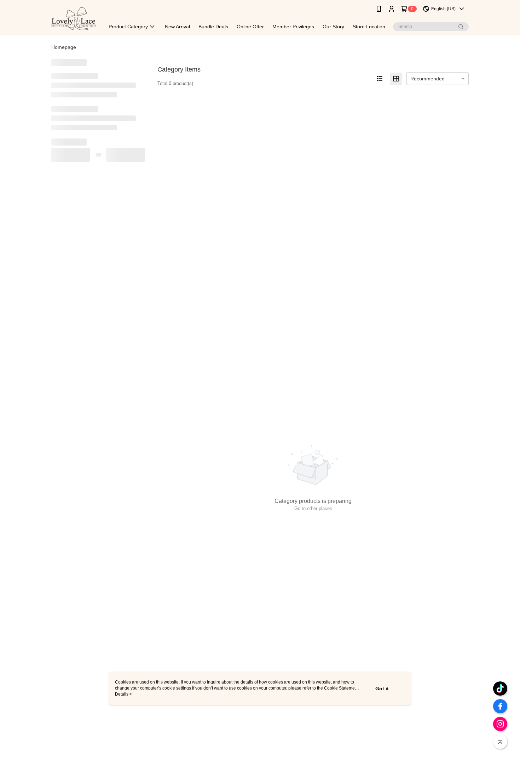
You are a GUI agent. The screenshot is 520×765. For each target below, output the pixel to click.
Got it (382, 688)
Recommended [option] (427, 78)
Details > (123, 694)
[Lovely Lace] (73, 18)
